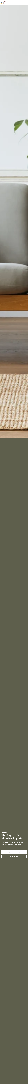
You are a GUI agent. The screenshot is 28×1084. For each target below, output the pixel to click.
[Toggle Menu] (25, 2)
